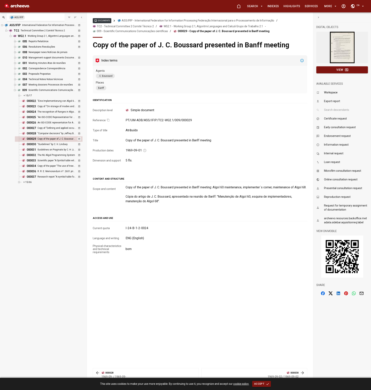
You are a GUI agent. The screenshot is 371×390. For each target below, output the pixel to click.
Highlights (291, 6)
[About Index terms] (302, 60)
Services (311, 6)
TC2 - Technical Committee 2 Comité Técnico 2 (125, 26)
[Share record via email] (361, 293)
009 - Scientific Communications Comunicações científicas (132, 31)
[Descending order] (75, 17)
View (339, 69)
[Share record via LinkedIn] (338, 293)
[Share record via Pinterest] (346, 293)
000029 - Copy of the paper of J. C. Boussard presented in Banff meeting (224, 31)
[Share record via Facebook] (323, 293)
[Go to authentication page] (343, 6)
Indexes (273, 6)
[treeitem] (53, 139)
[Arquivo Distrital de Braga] (17, 7)
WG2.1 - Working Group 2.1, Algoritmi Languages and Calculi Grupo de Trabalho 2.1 (213, 26)
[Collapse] (81, 17)
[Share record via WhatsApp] (354, 293)
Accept (259, 383)
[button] (254, 6)
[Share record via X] (330, 293)
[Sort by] (69, 17)
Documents (102, 20)
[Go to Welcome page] (239, 6)
